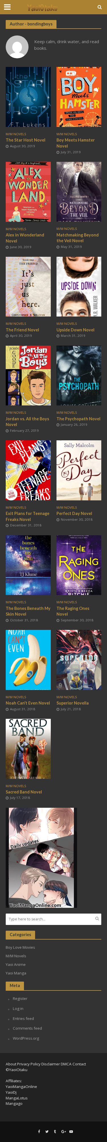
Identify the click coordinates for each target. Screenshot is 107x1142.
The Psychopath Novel (78, 418)
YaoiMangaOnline (21, 1086)
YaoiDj (11, 1092)
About (11, 1064)
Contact (79, 1064)
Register (20, 998)
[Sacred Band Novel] (28, 748)
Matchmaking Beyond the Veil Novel (77, 237)
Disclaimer (50, 1064)
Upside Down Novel (75, 329)
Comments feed (27, 1028)
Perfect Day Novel (74, 513)
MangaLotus (17, 1098)
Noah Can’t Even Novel (28, 703)
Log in (18, 1008)
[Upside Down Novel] (79, 286)
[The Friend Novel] (28, 286)
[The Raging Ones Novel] (79, 564)
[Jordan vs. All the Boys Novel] (28, 375)
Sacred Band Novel (24, 791)
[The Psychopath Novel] (79, 375)
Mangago (14, 1103)
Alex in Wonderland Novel (25, 237)
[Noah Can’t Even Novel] (28, 659)
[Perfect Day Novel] (79, 470)
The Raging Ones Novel (72, 611)
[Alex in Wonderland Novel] (28, 191)
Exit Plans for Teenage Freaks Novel (27, 516)
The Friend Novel (22, 329)
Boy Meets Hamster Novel (75, 143)
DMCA (66, 1064)
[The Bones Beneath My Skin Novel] (28, 564)
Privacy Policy (29, 1064)
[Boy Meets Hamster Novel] (79, 96)
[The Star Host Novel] (28, 96)
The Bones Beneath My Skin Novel (28, 611)
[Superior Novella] (79, 659)
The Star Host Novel (25, 140)
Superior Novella (72, 703)
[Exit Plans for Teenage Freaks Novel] (28, 470)
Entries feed (23, 1018)
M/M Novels (16, 134)
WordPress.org (26, 1038)
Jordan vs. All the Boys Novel (27, 421)
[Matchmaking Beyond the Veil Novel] (79, 191)
